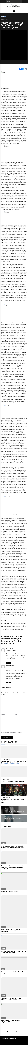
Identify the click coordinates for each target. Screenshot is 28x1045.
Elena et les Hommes (9, 295)
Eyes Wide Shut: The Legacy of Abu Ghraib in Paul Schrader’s (13, 762)
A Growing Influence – (12, 801)
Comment (3, 697)
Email (16, 714)
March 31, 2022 (5, 779)
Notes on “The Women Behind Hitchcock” (12, 781)
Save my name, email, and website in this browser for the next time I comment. (12, 731)
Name (3, 714)
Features (3, 16)
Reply (8, 662)
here (22, 629)
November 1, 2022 (6, 797)
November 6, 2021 (6, 759)
